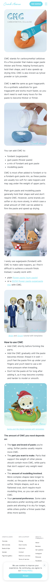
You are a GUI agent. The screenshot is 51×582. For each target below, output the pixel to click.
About (37, 542)
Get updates (39, 550)
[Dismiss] (44, 565)
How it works (23, 545)
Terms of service (24, 559)
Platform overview (24, 555)
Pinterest (38, 557)
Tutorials (4, 541)
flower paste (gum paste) (25, 277)
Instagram (38, 553)
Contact (21, 552)
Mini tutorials (6, 545)
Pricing (21, 541)
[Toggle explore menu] (46, 4)
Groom (20, 336)
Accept (25, 576)
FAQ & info (22, 548)
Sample (4, 552)
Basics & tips (6, 548)
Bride (11, 336)
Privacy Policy (26, 571)
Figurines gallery (7, 555)
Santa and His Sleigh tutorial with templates (25, 429)
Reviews (38, 546)
